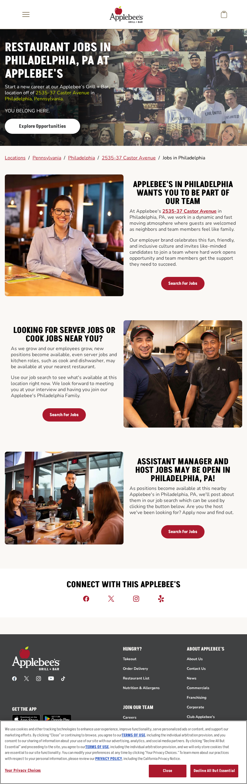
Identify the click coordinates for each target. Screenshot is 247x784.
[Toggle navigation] (26, 14)
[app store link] (26, 719)
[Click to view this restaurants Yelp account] (161, 598)
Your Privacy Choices (23, 770)
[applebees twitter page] (26, 678)
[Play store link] (57, 718)
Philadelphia (81, 158)
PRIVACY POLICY (108, 758)
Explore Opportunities (42, 126)
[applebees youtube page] (51, 678)
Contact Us (196, 668)
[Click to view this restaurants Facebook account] (86, 598)
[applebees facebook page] (14, 678)
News (191, 678)
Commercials (198, 687)
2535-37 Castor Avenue (129, 158)
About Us (195, 659)
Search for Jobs (182, 283)
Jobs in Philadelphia (184, 158)
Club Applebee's (201, 716)
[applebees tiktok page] (63, 678)
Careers (129, 717)
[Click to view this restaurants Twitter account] (111, 598)
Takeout (129, 659)
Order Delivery (135, 668)
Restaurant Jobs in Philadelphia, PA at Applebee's (58, 61)
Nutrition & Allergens (141, 687)
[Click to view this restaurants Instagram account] (136, 598)
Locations (15, 158)
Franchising (196, 697)
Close (167, 770)
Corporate (195, 707)
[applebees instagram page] (38, 678)
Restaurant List (136, 678)
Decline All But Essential (214, 770)
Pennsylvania (47, 158)
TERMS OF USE (133, 735)
